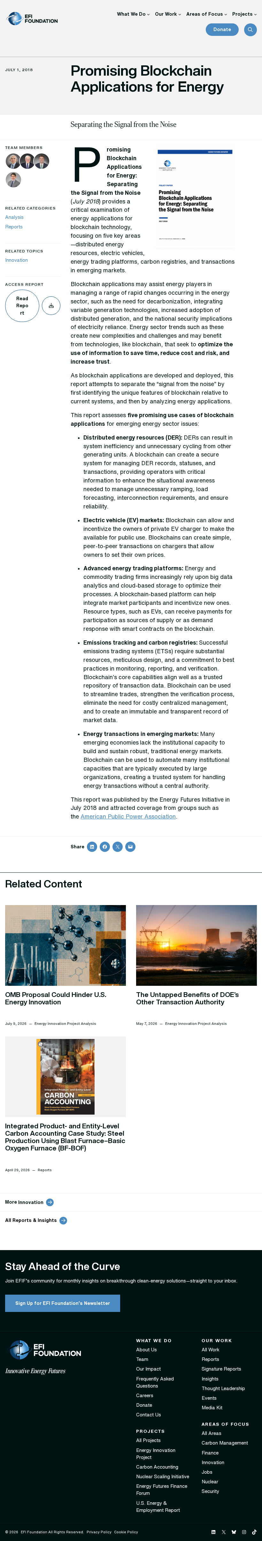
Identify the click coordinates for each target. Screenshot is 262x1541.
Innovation (16, 260)
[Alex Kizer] (41, 162)
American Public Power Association (128, 816)
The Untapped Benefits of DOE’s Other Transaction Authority (187, 998)
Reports (14, 226)
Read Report (22, 305)
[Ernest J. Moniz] (13, 162)
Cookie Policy (126, 1532)
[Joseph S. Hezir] (27, 162)
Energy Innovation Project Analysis (65, 1023)
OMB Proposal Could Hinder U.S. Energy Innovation (55, 998)
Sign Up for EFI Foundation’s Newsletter (62, 1303)
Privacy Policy (99, 1532)
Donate (222, 29)
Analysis (14, 217)
